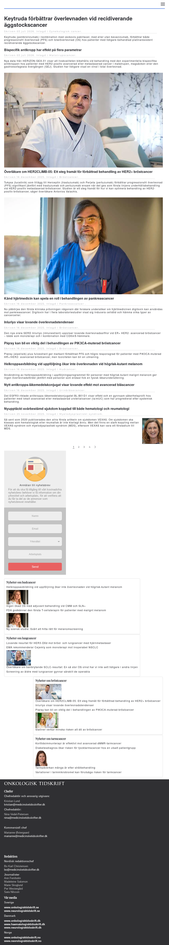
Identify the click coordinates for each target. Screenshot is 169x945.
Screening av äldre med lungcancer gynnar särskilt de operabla (48, 671)
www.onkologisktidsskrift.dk (22, 920)
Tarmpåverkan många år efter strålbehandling (65, 767)
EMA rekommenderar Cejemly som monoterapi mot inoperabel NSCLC (52, 647)
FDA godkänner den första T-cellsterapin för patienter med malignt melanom (56, 610)
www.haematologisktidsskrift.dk (24, 924)
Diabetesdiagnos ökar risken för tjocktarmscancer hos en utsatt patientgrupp (85, 747)
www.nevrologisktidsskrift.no (22, 941)
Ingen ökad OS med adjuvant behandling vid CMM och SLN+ (46, 605)
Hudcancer (67, 369)
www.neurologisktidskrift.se (22, 910)
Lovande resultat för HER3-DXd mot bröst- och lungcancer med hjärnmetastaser (58, 643)
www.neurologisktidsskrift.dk (22, 927)
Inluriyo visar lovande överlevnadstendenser (39, 322)
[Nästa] (95, 447)
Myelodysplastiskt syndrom (80, 414)
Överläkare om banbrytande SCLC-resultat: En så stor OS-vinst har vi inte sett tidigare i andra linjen (72, 667)
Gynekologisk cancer (65, 31)
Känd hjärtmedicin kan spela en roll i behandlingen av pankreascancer (59, 298)
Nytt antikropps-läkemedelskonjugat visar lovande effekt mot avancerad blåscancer (69, 384)
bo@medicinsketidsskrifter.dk (21, 869)
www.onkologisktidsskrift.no (22, 937)
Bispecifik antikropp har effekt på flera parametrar (43, 49)
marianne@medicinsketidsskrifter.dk (25, 836)
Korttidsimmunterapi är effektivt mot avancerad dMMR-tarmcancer (78, 743)
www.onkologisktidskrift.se (21, 907)
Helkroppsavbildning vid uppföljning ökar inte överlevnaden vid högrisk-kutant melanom (73, 363)
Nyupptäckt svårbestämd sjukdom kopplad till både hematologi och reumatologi (66, 408)
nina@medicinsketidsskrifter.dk (22, 817)
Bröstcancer (68, 177)
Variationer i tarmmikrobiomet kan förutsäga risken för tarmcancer (78, 772)
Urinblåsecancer (72, 390)
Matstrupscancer (62, 55)
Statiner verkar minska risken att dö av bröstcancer (68, 729)
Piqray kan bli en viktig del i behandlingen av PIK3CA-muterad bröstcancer (62, 343)
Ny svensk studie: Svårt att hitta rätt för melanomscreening (44, 629)
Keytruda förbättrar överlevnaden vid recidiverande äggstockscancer (68, 21)
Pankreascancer (72, 303)
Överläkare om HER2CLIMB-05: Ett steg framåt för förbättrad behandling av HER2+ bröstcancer (78, 171)
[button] (163, 4)
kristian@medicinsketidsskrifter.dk (24, 804)
